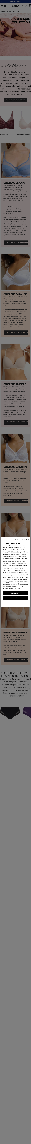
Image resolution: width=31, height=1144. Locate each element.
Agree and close (15, 598)
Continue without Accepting (22, 539)
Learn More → (15, 593)
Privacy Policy (16, 588)
